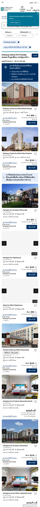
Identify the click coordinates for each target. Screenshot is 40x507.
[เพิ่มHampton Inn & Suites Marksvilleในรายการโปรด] (35, 210)
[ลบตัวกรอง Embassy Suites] (18, 42)
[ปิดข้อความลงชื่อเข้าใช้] (37, 13)
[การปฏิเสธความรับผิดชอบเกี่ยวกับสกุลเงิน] (30, 32)
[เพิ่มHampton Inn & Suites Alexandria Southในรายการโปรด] (35, 401)
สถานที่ (4, 16)
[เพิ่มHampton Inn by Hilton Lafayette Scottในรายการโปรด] (35, 493)
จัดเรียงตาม (8, 32)
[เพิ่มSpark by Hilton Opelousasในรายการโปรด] (35, 305)
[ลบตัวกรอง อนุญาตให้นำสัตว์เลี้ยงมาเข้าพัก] (30, 47)
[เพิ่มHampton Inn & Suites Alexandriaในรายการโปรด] (35, 446)
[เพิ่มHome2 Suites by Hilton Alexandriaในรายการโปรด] (35, 350)
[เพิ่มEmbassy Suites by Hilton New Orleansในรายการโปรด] (35, 154)
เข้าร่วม (29, 10)
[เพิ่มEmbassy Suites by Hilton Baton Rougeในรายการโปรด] (35, 109)
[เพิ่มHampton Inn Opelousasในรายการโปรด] (35, 258)
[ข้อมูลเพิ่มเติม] (36, 115)
